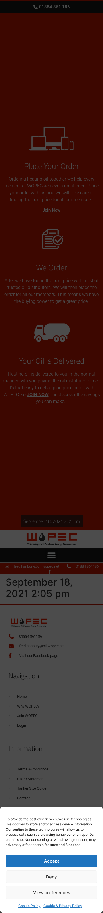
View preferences (51, 892)
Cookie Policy (29, 906)
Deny (51, 877)
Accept (51, 861)
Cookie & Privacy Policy (62, 906)
